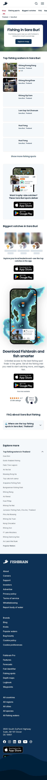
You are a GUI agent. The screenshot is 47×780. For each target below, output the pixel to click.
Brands (6, 618)
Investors (7, 585)
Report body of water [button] (13, 607)
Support (7, 580)
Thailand (5, 17)
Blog (5, 622)
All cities (7, 706)
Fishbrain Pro (9, 655)
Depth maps (8, 678)
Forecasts (7, 664)
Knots (5, 627)
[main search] (36, 3)
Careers (7, 576)
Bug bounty (8, 636)
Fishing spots (9, 673)
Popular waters (10, 631)
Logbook (7, 682)
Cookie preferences (12, 645)
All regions (8, 702)
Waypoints (8, 687)
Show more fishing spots (23, 156)
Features (7, 660)
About (6, 571)
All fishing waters (11, 715)
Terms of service (11, 598)
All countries (9, 697)
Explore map (23, 41)
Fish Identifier (9, 669)
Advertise (7, 589)
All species (8, 711)
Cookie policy (9, 640)
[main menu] (42, 3)
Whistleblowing (10, 603)
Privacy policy (9, 594)
